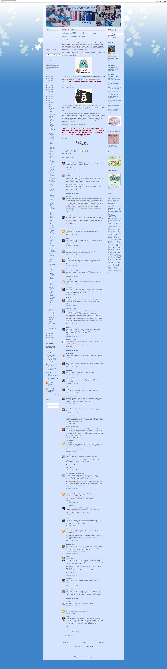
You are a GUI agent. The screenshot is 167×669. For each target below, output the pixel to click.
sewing (115, 259)
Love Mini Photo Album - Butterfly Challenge (52, 207)
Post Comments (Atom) (87, 646)
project (117, 254)
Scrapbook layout (114, 208)
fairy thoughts (69, 339)
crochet (119, 233)
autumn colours (115, 221)
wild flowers (112, 267)
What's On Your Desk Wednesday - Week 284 (51, 216)
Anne (67, 279)
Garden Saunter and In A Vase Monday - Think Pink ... (51, 277)
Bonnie (67, 361)
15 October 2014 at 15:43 (72, 235)
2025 (49, 78)
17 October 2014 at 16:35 (72, 470)
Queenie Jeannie (70, 377)
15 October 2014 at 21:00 (72, 294)
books (116, 228)
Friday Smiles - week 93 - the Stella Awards (51, 198)
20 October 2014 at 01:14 (72, 541)
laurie (67, 370)
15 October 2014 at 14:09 (72, 212)
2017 (49, 96)
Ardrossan (110, 197)
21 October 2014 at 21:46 (72, 585)
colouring (110, 233)
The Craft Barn (81, 76)
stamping (111, 262)
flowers (113, 239)
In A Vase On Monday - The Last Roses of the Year (52, 127)
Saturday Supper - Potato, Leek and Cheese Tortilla (51, 291)
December (51, 105)
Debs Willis (69, 491)
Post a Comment (68, 635)
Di (66, 160)
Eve (67, 556)
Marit (67, 196)
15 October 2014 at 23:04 (72, 350)
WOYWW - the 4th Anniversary (113, 73)
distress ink (114, 234)
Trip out (114, 210)
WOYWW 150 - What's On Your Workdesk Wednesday (114, 96)
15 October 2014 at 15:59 (72, 245)
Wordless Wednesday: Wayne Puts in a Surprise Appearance (53, 377)
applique (110, 220)
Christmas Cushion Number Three (51, 168)
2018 (49, 94)
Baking (112, 200)
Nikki (67, 387)
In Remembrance (52, 224)
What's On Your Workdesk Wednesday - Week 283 (52, 266)
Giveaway (68, 153)
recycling (118, 256)
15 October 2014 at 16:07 (72, 254)
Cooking (110, 205)
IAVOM (117, 205)
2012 (49, 333)
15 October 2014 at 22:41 (72, 324)
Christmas (111, 203)
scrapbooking (117, 257)
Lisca (67, 327)
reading (110, 256)
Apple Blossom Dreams (72, 609)
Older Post (101, 642)
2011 (49, 335)
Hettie (67, 578)
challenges (111, 231)
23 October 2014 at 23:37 (72, 598)
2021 (49, 87)
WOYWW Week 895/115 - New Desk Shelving (114, 88)
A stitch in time (52, 383)
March (51, 323)
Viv (66, 601)
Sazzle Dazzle (69, 308)
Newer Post (66, 642)
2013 (49, 331)
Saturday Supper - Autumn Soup (51, 190)
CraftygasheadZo (70, 258)
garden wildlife (115, 244)
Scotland (110, 206)
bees (117, 223)
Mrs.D (67, 298)
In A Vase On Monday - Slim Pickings (52, 230)
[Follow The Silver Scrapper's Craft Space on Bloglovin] (53, 55)
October (51, 307)
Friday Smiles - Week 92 (52, 250)
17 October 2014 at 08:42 (72, 451)
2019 (49, 92)
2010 (49, 337)
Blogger (91, 657)
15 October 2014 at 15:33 (72, 225)
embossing (111, 237)
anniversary (116, 218)
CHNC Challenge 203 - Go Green (52, 148)
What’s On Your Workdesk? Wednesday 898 (52, 367)
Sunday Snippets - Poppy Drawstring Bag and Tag (52, 137)
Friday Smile (51, 143)
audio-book (118, 220)
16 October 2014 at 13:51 (72, 403)
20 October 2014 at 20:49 (72, 575)
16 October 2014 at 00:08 (72, 367)
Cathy (67, 518)
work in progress (117, 270)
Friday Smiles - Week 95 (52, 113)
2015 (49, 100)
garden (119, 241)
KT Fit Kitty (69, 505)
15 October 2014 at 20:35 (72, 283)
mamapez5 (68, 544)
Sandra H (68, 215)
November (51, 108)
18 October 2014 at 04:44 (72, 488)
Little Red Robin (51, 246)
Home (83, 642)
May (50, 319)
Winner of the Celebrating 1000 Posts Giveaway (52, 239)
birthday (110, 224)
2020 (49, 89)
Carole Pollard (69, 396)
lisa (67, 238)
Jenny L (68, 173)
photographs (112, 252)
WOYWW (112, 216)
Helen (67, 287)
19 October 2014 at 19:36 (72, 514)
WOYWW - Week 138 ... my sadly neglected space (114, 111)
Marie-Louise (69, 353)
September (52, 309)
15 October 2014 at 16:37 (72, 265)
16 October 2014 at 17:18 (72, 412)
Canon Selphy (112, 201)
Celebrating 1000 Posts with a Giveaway (52, 301)
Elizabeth (112, 53)
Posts (49, 404)
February (51, 326)
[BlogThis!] (82, 151)
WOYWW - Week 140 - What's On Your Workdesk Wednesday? (114, 78)
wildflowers (111, 268)
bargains (110, 223)
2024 (49, 81)
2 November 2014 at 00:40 (72, 632)
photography (111, 254)
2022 (49, 85)
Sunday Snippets (52, 284)
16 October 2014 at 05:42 (72, 383)
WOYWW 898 (51, 391)
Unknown (68, 229)
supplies (110, 264)
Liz (66, 268)
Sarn (67, 454)
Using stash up (114, 212)
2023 (49, 83)
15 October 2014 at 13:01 (72, 193)
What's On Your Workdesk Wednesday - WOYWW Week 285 (52, 159)
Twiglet (67, 249)
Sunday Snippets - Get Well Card (52, 183)
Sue (67, 406)
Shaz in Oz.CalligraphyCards (73, 473)
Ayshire (119, 198)
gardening (111, 246)
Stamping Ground (53, 364)
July (50, 315)
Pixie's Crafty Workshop (51, 356)
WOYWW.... (50, 384)
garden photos (117, 242)
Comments (51, 406)
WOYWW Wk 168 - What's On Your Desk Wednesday (113, 69)
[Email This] (81, 151)
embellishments (112, 236)
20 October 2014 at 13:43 (72, 553)
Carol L (68, 528)
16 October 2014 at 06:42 (72, 392)
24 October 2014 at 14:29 (72, 605)
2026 (49, 76)
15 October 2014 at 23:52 (72, 357)
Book (117, 200)
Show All (57, 394)
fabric (119, 237)
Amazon (67, 105)
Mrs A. (67, 589)
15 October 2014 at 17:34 (72, 276)
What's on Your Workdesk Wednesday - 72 (114, 105)
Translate (114, 37)
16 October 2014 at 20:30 (72, 423)
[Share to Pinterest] (87, 151)
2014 (49, 103)
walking (117, 265)
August (51, 312)
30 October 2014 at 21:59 (72, 613)
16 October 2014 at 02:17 (72, 374)
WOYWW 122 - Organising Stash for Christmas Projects (113, 83)
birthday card (117, 224)
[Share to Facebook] (86, 151)
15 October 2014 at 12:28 (72, 169)
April (50, 321)
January (51, 328)
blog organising (113, 226)
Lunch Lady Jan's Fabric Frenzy (52, 389)
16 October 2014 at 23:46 (72, 437)
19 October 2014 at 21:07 (72, 525)
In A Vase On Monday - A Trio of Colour (52, 175)
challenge (111, 229)
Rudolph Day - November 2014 (51, 118)
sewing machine (113, 260)
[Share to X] (84, 151)
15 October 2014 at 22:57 (72, 336)
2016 (49, 98)
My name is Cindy (70, 426)
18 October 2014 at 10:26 (72, 502)
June (50, 317)
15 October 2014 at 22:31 (72, 305)
